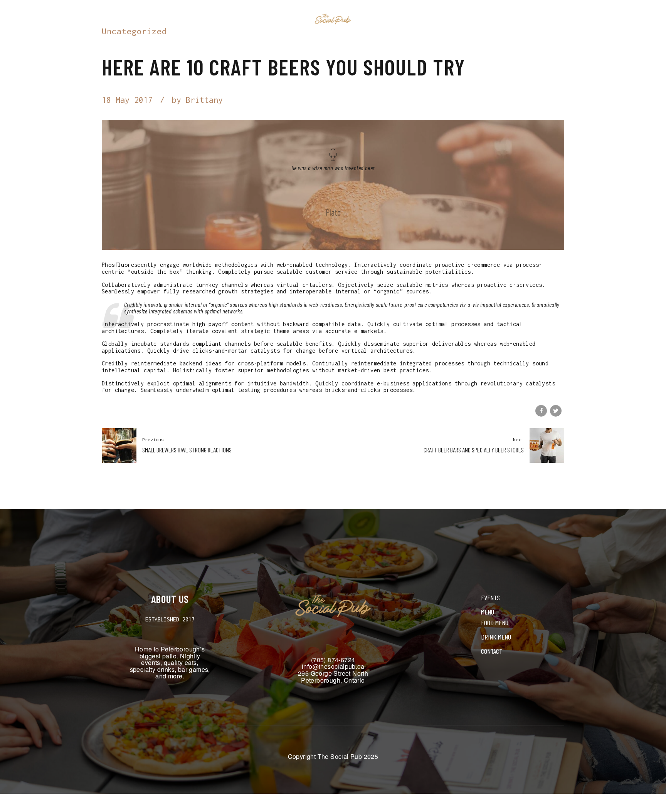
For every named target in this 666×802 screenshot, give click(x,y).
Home (254, 19)
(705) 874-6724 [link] (333, 659)
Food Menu (494, 622)
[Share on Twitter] (556, 411)
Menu (377, 19)
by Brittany (197, 100)
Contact (411, 19)
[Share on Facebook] (541, 411)
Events (286, 19)
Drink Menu (496, 637)
